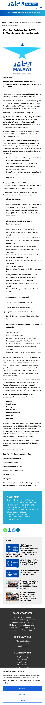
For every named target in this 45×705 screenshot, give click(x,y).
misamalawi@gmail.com (26, 373)
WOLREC (36, 131)
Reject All (22, 700)
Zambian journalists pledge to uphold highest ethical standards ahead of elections (29, 585)
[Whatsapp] (5, 530)
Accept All (22, 688)
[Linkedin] (18, 530)
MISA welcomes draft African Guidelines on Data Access (29, 572)
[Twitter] (14, 530)
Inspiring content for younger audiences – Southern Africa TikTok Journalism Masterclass (29, 596)
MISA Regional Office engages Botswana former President (29, 562)
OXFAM (27, 131)
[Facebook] (9, 530)
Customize (22, 694)
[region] (22, 686)
